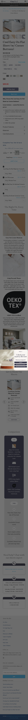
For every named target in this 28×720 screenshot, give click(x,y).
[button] (20, 362)
